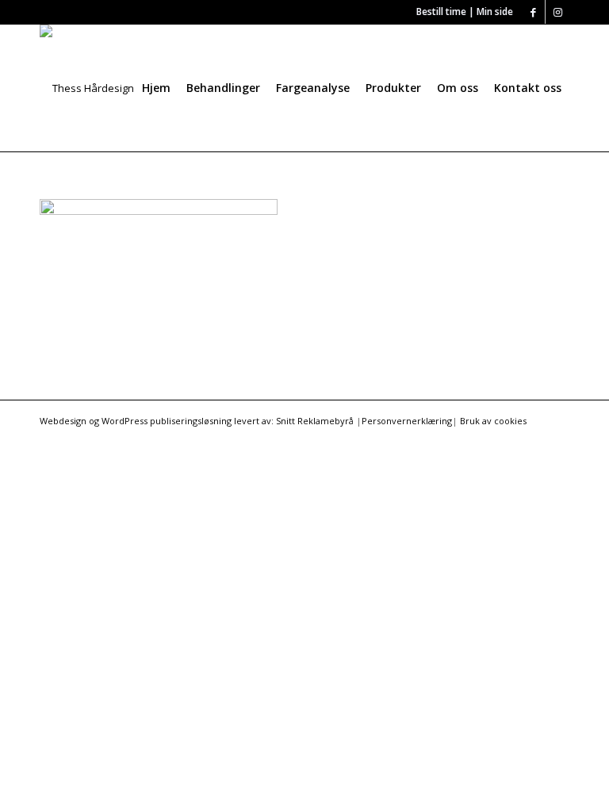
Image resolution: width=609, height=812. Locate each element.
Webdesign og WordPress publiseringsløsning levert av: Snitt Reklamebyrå (197, 421)
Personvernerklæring (407, 421)
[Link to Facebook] (533, 12)
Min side (495, 11)
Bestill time (441, 11)
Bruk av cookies (493, 421)
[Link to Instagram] (557, 12)
